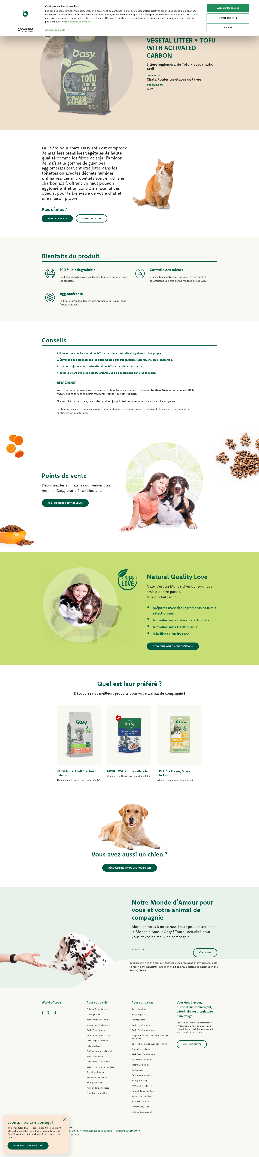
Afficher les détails (55, 30)
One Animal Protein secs (98, 1025)
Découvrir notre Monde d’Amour (173, 646)
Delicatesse (137, 1070)
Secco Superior (139, 1014)
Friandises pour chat (141, 1101)
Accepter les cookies (228, 8)
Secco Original (139, 1009)
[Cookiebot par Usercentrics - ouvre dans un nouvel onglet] (25, 30)
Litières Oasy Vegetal (142, 1112)
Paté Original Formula (97, 1040)
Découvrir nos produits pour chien (129, 867)
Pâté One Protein (95, 1056)
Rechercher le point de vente (65, 502)
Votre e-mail (138, 949)
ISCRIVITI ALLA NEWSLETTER (28, 1145)
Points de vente (57, 218)
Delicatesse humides (142, 1075)
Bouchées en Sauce (141, 1049)
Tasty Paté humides (96, 1072)
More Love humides (141, 1096)
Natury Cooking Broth (142, 1085)
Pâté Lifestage (93, 1046)
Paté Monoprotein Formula (100, 1051)
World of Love (51, 1002)
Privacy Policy (138, 970)
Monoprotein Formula (97, 1019)
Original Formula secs (97, 1009)
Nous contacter (91, 218)
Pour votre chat (142, 1002)
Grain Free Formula (96, 1030)
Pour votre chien (98, 1002)
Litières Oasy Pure (140, 1106)
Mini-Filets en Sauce (97, 1077)
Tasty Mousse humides (142, 1059)
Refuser (228, 27)
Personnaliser (226, 17)
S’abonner (205, 952)
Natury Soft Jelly (94, 1082)
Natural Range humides (98, 1087)
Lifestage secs (93, 1014)
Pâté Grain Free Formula (98, 1061)
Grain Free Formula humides (100, 1067)
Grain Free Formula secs (98, 1035)
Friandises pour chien (97, 1093)
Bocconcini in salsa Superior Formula (149, 1043)
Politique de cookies (79, 21)
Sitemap (75, 1134)
